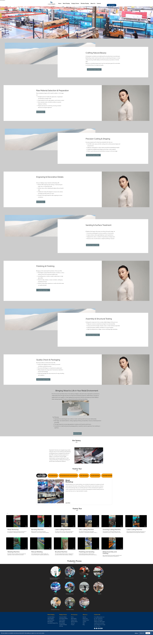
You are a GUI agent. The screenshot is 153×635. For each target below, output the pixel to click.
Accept (148, 633)
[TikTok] (96, 628)
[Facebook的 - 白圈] (94, 628)
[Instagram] (101, 628)
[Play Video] (17, 521)
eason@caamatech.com (99, 617)
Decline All (142, 633)
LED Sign (61, 626)
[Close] (151, 633)
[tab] (41, 476)
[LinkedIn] (100, 628)
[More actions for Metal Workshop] (8, 513)
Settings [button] (136, 633)
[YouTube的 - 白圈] (98, 628)
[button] (94, 69)
